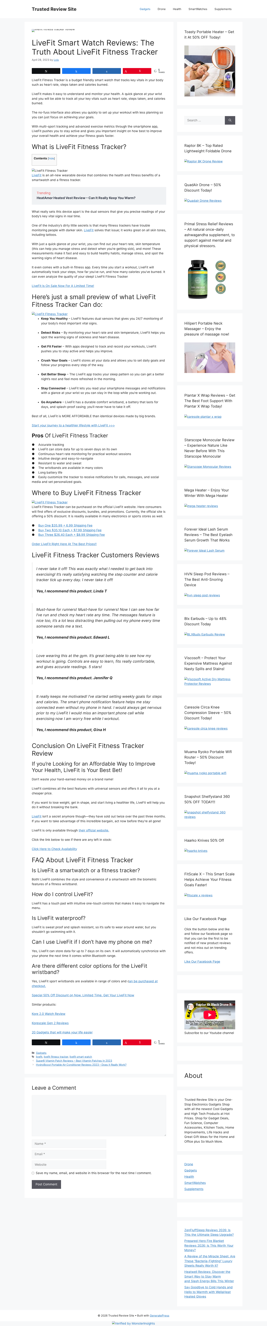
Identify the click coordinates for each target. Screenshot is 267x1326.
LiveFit (36, 175)
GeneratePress (159, 1315)
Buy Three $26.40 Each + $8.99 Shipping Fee (71, 535)
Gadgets (145, 9)
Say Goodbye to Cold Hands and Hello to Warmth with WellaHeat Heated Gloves (208, 1291)
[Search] (230, 120)
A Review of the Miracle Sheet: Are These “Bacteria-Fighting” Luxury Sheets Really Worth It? (209, 1260)
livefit (39, 1056)
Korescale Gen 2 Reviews (50, 1023)
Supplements (223, 9)
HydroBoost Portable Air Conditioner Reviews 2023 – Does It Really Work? (81, 1064)
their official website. (94, 830)
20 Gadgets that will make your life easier (62, 1032)
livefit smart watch (81, 1056)
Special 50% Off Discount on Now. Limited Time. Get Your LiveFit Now (83, 995)
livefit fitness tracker (56, 1056)
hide (51, 158)
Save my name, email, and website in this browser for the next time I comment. (94, 1173)
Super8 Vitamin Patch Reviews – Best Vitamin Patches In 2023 (74, 1060)
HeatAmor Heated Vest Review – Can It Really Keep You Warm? (86, 198)
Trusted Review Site (54, 9)
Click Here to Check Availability (54, 849)
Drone (162, 9)
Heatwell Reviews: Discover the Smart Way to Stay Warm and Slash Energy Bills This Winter (209, 1276)
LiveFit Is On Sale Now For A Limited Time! (63, 286)
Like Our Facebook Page (202, 961)
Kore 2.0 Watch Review (48, 1014)
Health (177, 9)
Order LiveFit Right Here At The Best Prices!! (64, 544)
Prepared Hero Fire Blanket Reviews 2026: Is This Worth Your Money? (208, 1245)
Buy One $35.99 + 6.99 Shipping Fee (65, 525)
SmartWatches (198, 9)
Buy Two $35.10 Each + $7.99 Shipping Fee (70, 530)
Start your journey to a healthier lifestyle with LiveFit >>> (73, 425)
